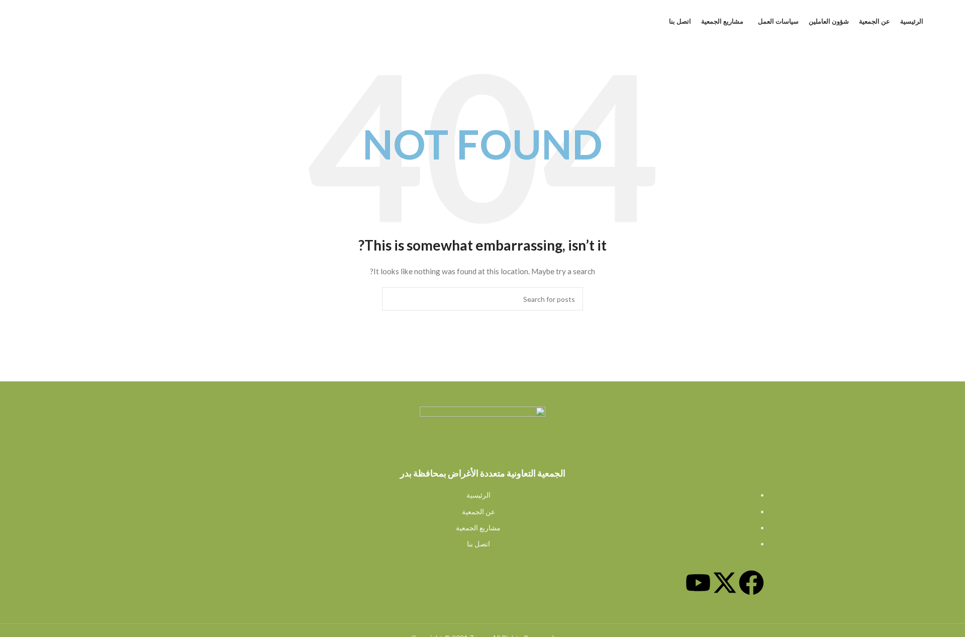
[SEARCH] (393, 298)
